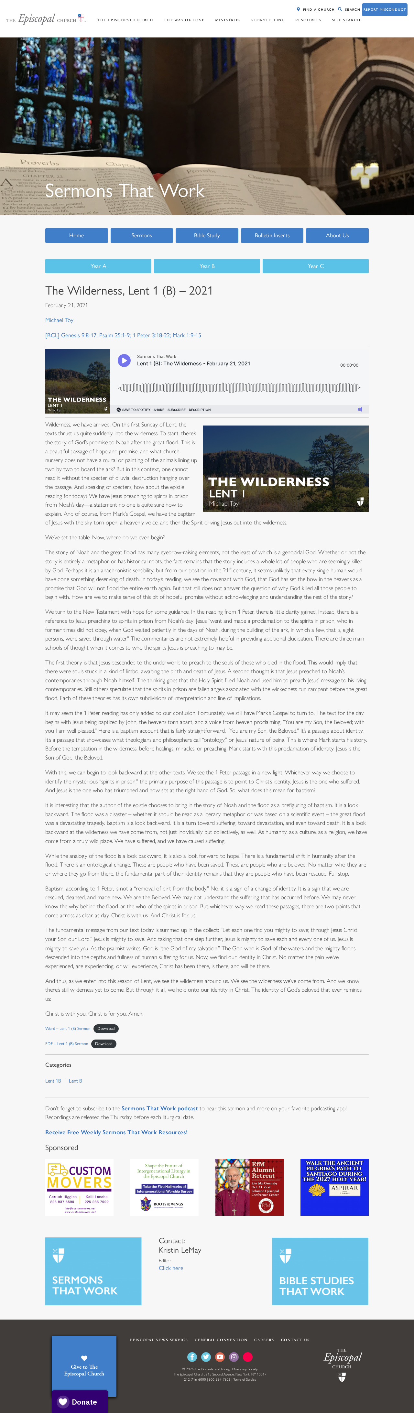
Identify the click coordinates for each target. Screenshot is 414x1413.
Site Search (346, 20)
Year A (98, 266)
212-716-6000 (195, 1379)
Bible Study (207, 235)
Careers (264, 1340)
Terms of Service (244, 1379)
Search (352, 9)
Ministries (228, 20)
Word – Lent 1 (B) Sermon (67, 1028)
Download (105, 1028)
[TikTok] (248, 1357)
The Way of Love (184, 20)
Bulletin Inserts (272, 235)
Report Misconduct (385, 9)
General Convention (221, 1340)
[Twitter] (206, 1357)
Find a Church (319, 9)
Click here (171, 1268)
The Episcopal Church (125, 20)
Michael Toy (59, 320)
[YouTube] (220, 1357)
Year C (316, 266)
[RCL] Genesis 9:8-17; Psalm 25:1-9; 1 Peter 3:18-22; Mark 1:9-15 (123, 335)
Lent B (75, 1081)
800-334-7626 (220, 1379)
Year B (207, 266)
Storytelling (268, 20)
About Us (337, 235)
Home (76, 235)
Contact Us (295, 1340)
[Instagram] (234, 1357)
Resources (308, 20)
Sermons (142, 235)
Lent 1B (53, 1081)
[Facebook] (192, 1357)
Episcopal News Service (159, 1340)
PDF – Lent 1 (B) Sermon (66, 1043)
